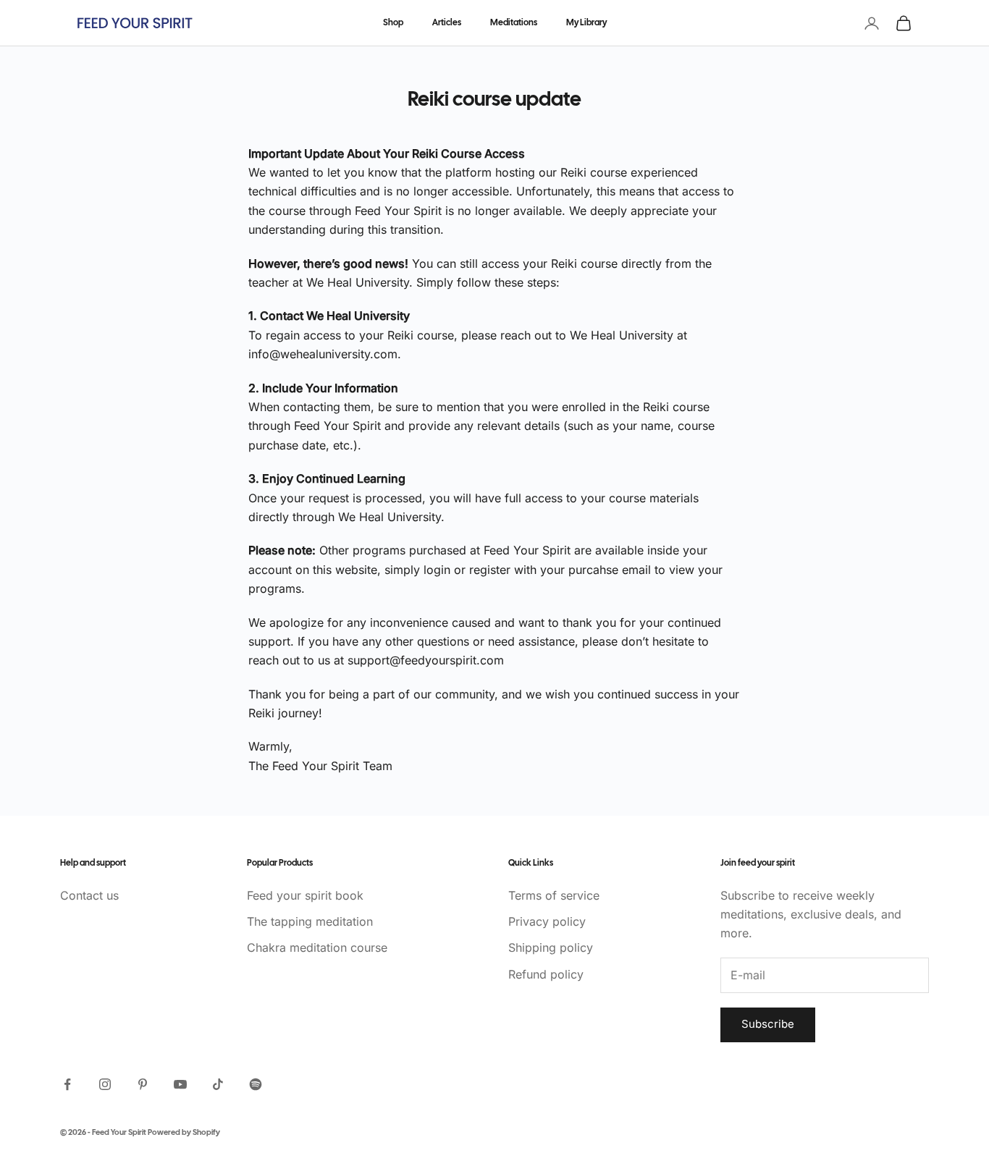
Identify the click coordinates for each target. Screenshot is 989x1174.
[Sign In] (871, 23)
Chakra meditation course (317, 947)
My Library (586, 23)
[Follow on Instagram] (105, 1084)
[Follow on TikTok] (218, 1084)
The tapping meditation (310, 921)
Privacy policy (547, 921)
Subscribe (767, 1024)
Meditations (513, 23)
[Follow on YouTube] (180, 1084)
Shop (393, 23)
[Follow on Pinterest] (142, 1084)
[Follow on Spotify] (255, 1084)
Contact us (89, 895)
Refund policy (546, 974)
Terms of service (553, 895)
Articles (446, 23)
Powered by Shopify (184, 1132)
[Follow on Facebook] (67, 1084)
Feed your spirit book (305, 895)
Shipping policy (550, 947)
